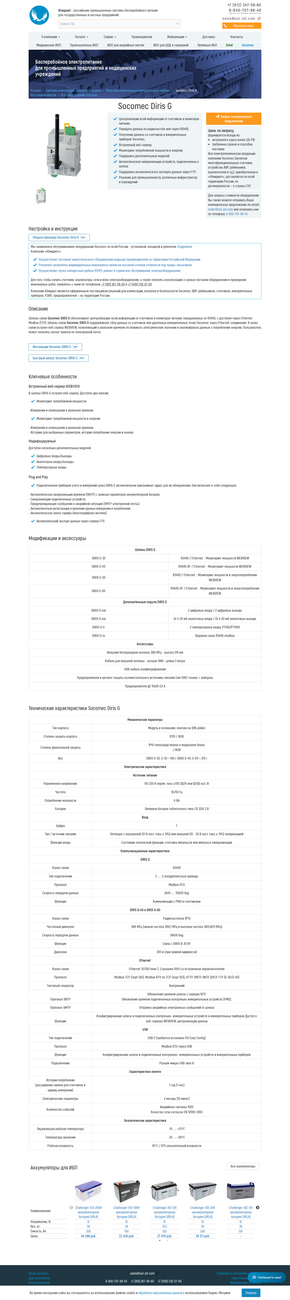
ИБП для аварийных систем (125, 45)
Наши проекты (38, 1273)
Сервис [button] (109, 37)
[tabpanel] (88, 1208)
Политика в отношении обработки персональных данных (239, 1275)
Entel (229, 45)
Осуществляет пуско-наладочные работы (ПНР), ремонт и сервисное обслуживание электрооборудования (109, 270)
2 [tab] (173, 1240)
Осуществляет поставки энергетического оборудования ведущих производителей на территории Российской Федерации (119, 259)
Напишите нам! (269, 1277)
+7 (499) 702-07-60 (169, 1281)
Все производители (43, 95)
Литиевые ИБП (207, 45)
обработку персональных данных (160, 1293)
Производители (142, 37)
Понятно (251, 1293)
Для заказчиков (39, 1278)
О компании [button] (49, 37)
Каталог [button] (80, 37)
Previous (71, 1208)
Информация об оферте (245, 1282)
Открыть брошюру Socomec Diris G (56, 237)
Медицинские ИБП (48, 45)
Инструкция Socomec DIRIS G (52, 346)
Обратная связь (243, 25)
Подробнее (185, 246)
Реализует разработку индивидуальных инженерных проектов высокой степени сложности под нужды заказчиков (115, 265)
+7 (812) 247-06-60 (244, 4)
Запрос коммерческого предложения (236, 118)
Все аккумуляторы (243, 1166)
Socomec (248, 45)
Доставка (208, 37)
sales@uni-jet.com (239, 18)
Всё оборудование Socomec (79, 95)
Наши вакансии (39, 1282)
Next (258, 1208)
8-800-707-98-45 (245, 9)
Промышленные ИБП (84, 45)
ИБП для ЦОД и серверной (170, 45)
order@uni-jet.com (220, 209)
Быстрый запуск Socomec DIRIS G (55, 358)
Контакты (236, 37)
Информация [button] (176, 37)
